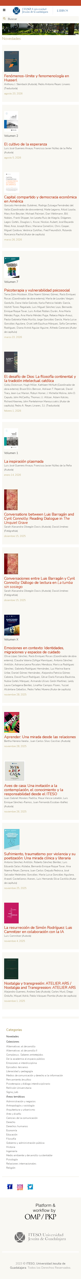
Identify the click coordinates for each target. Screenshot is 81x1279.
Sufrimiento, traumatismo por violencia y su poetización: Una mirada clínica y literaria (39, 856)
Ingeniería (11, 1151)
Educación (11, 1134)
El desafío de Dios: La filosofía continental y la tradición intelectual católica (40, 378)
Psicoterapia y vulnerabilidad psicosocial (37, 290)
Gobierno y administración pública (25, 1143)
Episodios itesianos (17, 1067)
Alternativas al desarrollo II (21, 1050)
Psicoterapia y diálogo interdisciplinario (28, 1083)
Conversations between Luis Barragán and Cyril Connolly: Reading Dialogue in (39, 518)
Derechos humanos (17, 1126)
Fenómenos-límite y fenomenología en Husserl (36, 78)
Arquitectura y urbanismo (20, 1109)
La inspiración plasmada (23, 461)
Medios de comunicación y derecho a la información (34, 1075)
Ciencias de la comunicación (22, 1118)
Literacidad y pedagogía (19, 1071)
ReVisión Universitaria (18, 1088)
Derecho (10, 1122)
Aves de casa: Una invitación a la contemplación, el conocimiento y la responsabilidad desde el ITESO (33, 789)
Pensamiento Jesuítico (18, 1079)
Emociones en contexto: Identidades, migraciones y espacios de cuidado (34, 650)
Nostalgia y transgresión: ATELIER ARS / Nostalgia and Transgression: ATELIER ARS (40, 985)
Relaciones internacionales (21, 1163)
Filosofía (11, 1138)
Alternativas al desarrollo (20, 1046)
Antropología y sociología (20, 1105)
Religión (10, 1167)
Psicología (12, 1159)
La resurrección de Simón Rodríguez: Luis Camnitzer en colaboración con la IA (38, 929)
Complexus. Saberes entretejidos (24, 1054)
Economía (11, 1130)
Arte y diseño (13, 1114)
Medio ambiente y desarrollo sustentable (29, 1155)
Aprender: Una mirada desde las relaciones (40, 736)
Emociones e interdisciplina (21, 1063)
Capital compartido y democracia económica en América (40, 199)
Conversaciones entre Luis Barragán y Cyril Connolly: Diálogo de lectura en (39, 582)
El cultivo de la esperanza (25, 144)
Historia (10, 1147)
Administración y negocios (21, 1101)
